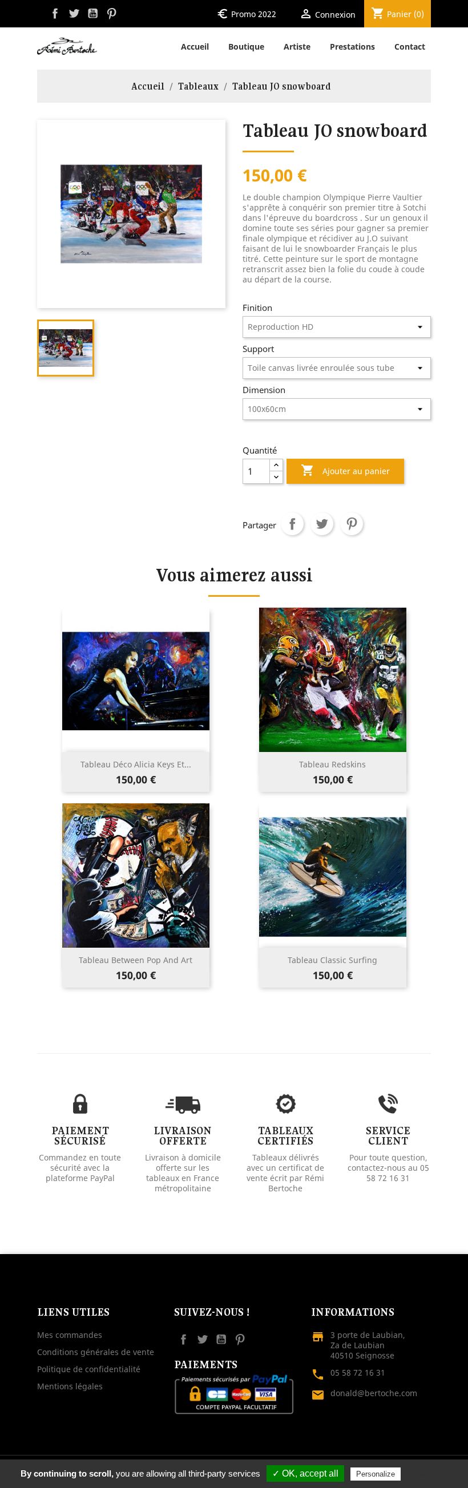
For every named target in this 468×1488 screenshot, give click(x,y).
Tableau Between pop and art (135, 960)
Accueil (195, 46)
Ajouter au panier (345, 470)
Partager (292, 523)
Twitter (74, 13)
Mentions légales (70, 1386)
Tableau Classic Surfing (332, 960)
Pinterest (111, 13)
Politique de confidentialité (88, 1369)
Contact (409, 46)
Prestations (352, 46)
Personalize (375, 1474)
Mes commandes (69, 1334)
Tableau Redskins (332, 764)
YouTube (93, 13)
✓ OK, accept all (305, 1473)
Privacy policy (430, 1473)
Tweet (321, 523)
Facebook (55, 13)
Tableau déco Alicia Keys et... (135, 764)
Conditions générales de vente (95, 1352)
